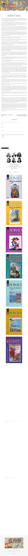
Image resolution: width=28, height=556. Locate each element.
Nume (2, 123)
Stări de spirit (16, 14)
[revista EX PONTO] (14, 543)
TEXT (19, 14)
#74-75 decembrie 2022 (11, 14)
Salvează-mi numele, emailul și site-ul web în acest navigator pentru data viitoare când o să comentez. (12, 135)
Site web (2, 130)
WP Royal (18, 550)
